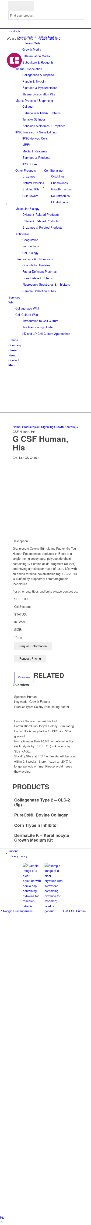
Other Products (25, 170)
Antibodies (22, 234)
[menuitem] (46, 31)
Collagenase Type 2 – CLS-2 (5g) (42, 802)
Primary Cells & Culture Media (35, 37)
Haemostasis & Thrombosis (34, 259)
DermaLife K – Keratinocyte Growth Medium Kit (41, 837)
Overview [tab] (24, 677)
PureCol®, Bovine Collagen (41, 815)
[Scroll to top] (1, 1222)
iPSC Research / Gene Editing (35, 132)
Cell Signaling (53, 170)
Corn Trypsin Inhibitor (36, 825)
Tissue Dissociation (28, 69)
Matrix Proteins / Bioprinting (34, 100)
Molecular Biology (27, 208)
